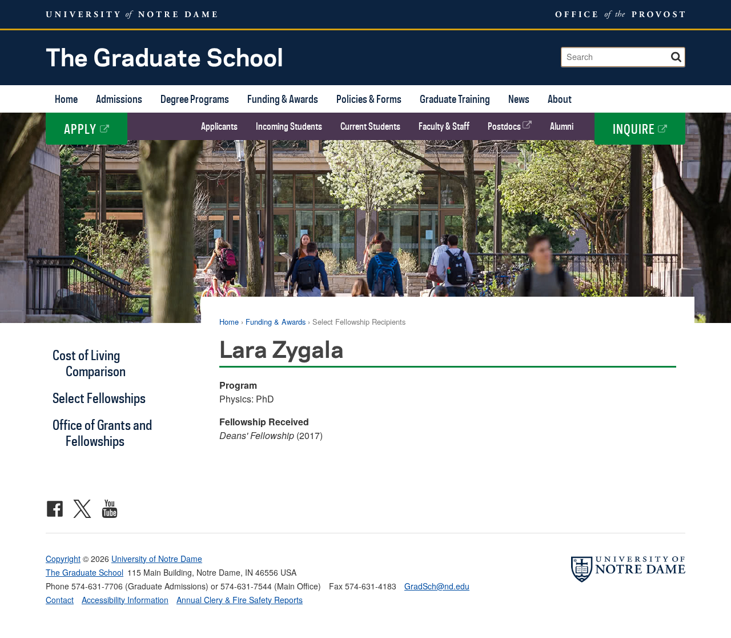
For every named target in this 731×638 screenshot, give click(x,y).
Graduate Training (455, 98)
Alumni (561, 126)
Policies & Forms (368, 98)
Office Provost (618, 14)
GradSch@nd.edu (436, 586)
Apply (82, 129)
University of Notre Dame (156, 558)
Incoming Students (289, 126)
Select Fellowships (99, 397)
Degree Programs (194, 98)
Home (66, 98)
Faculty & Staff (444, 126)
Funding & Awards (282, 98)
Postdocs (505, 126)
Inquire (635, 129)
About (560, 98)
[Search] (677, 55)
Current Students (370, 126)
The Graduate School (164, 56)
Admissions (119, 98)
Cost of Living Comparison (89, 362)
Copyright (63, 558)
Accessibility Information (125, 599)
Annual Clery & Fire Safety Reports (239, 599)
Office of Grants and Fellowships (102, 432)
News (518, 98)
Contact (60, 599)
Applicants (219, 126)
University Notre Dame (132, 14)
